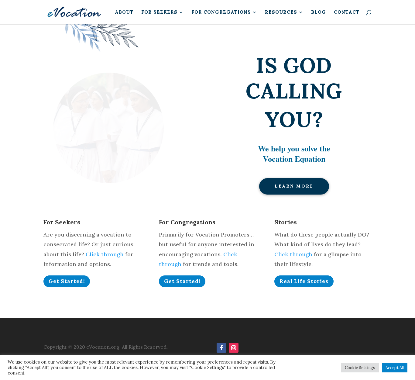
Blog (318, 12)
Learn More (294, 186)
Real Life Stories (304, 281)
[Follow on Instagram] (233, 348)
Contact (346, 12)
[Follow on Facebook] (221, 348)
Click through (105, 254)
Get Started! (67, 281)
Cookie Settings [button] (360, 367)
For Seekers (159, 12)
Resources (281, 12)
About (124, 12)
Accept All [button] (395, 367)
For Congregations (221, 12)
